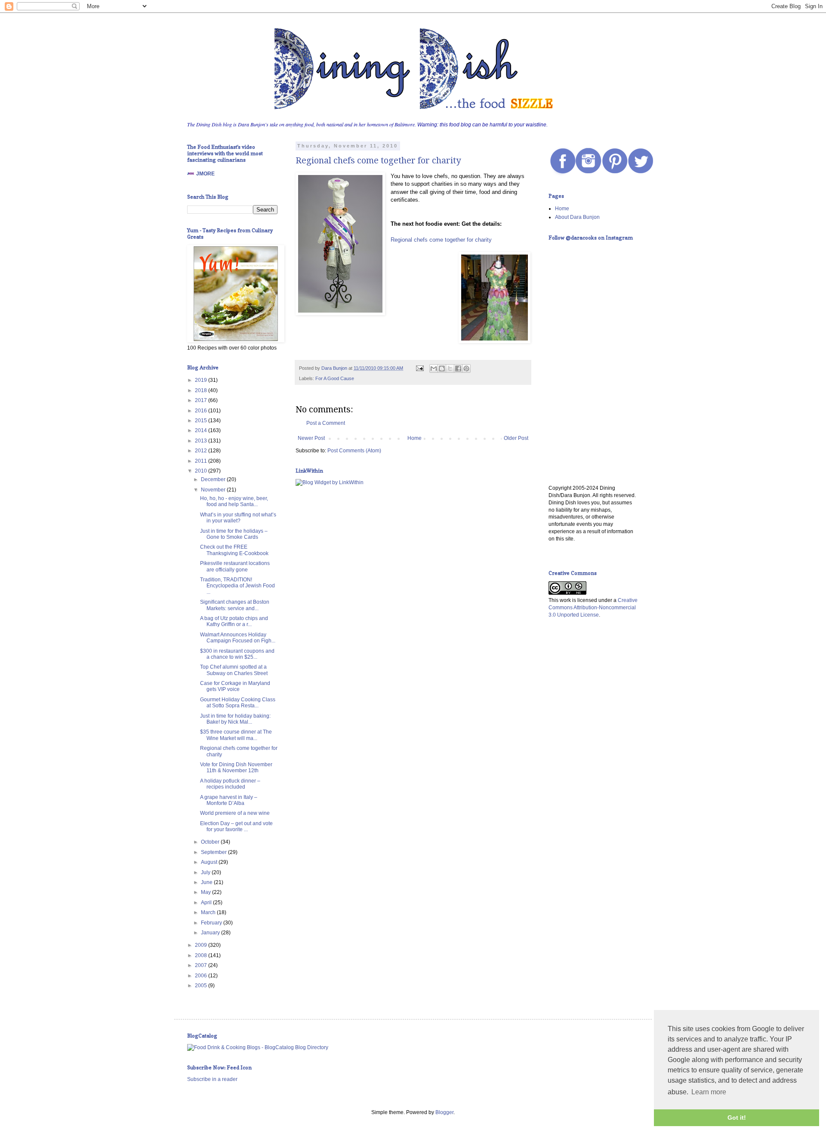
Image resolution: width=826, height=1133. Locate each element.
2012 (201, 451)
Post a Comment (325, 423)
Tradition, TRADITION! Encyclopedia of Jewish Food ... (237, 586)
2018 (201, 390)
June (207, 882)
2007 (201, 965)
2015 (201, 421)
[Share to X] (450, 368)
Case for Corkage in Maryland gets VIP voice (235, 686)
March (209, 912)
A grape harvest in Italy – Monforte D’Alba (228, 800)
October (211, 842)
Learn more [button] (708, 1092)
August (210, 862)
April (207, 903)
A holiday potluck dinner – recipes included (230, 784)
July (206, 872)
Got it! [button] (736, 1117)
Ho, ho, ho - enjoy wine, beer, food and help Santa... (234, 501)
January (211, 933)
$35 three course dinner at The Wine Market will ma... (236, 735)
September (214, 852)
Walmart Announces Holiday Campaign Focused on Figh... (237, 638)
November (214, 490)
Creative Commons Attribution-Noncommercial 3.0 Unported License (593, 607)
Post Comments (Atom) (354, 451)
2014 (201, 430)
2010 (201, 471)
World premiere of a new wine (235, 813)
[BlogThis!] (442, 368)
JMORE (205, 174)
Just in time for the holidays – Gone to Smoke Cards (234, 534)
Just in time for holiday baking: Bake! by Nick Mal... (235, 719)
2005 (201, 986)
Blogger (444, 1112)
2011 (201, 461)
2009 (201, 945)
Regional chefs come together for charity (378, 160)
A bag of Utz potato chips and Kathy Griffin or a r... (234, 621)
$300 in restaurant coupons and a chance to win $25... (237, 654)
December (214, 479)
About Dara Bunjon (577, 217)
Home (414, 438)
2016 (201, 411)
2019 (201, 380)
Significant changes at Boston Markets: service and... (234, 605)
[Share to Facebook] (458, 368)
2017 (201, 400)
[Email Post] (419, 368)
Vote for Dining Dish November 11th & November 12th (236, 767)
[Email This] (433, 368)
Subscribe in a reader (212, 1079)
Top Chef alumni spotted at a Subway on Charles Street (234, 670)
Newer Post (311, 438)
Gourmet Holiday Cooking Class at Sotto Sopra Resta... (237, 703)
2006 (201, 976)
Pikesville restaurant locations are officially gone (235, 566)
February (212, 923)
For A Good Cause (334, 378)
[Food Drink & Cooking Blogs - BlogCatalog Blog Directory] (257, 1047)
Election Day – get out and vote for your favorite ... (236, 826)
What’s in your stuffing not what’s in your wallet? (238, 518)
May (206, 892)
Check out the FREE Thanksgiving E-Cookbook (234, 550)
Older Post (516, 438)
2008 (201, 955)
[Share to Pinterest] (466, 368)
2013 (201, 441)
